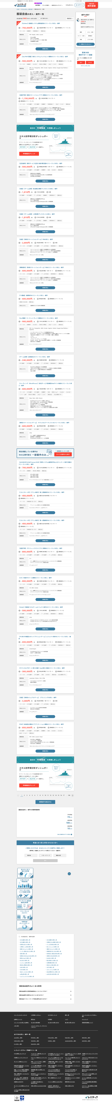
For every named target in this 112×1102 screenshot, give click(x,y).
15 (58, 795)
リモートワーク (46, 855)
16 (61, 795)
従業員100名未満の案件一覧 (53, 955)
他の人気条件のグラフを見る (63, 834)
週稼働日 (90, 35)
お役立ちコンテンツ (56, 5)
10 (45, 795)
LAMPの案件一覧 (24, 967)
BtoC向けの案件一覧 (24, 960)
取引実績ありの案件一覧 (52, 960)
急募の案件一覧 (23, 953)
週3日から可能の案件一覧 (52, 965)
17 (63, 795)
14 (56, 795)
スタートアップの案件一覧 (53, 969)
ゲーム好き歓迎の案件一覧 (53, 944)
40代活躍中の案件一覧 (25, 942)
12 (50, 795)
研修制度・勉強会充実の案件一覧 (54, 953)
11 (48, 795)
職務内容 (58, 855)
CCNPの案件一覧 (24, 969)
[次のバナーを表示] (69, 873)
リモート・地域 (80, 35)
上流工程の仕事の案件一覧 (53, 974)
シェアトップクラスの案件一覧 (27, 976)
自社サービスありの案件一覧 (26, 971)
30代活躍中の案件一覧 (52, 939)
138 (69, 795)
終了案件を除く (44, 18)
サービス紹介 (45, 5)
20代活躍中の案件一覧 (25, 939)
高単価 (29, 855)
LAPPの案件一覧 (50, 967)
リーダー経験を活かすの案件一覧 (27, 951)
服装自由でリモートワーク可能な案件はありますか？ (33, 999)
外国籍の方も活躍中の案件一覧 (54, 942)
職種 (81, 32)
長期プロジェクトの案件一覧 (53, 949)
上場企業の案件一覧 (24, 974)
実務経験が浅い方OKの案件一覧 (54, 951)
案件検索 (38, 5)
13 (53, 795)
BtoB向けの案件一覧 (51, 958)
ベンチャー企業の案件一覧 (26, 962)
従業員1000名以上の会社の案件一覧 (28, 955)
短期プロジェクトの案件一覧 (26, 949)
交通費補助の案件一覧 (52, 962)
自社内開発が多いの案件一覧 (53, 971)
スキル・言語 (90, 32)
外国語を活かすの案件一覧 (26, 944)
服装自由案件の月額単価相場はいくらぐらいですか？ (33, 991)
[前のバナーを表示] (21, 873)
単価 (81, 39)
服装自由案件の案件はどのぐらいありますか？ (31, 995)
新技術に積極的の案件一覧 (26, 965)
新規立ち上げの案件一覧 (25, 958)
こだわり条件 (90, 39)
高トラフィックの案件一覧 (53, 946)
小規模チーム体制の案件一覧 (26, 946)
